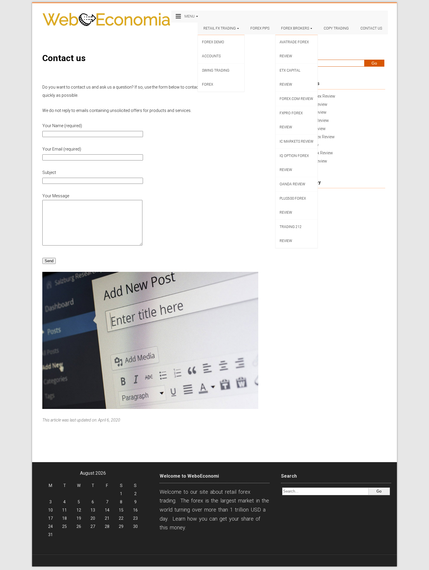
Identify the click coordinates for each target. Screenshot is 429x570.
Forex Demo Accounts (213, 49)
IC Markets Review (296, 141)
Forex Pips (259, 28)
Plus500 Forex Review (293, 205)
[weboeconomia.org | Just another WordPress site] (106, 20)
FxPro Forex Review (291, 120)
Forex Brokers (295, 28)
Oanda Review (292, 184)
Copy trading (336, 28)
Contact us (371, 28)
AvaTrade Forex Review (294, 49)
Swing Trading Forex (215, 77)
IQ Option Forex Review (294, 163)
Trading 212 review (291, 234)
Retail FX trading (219, 28)
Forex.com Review (296, 99)
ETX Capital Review (290, 77)
